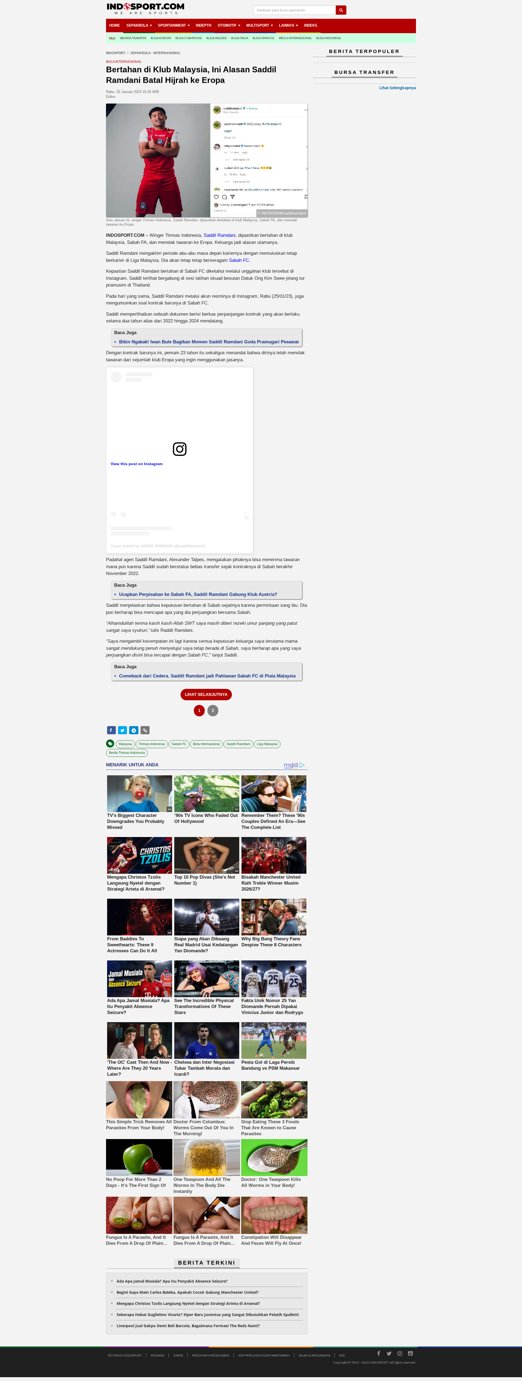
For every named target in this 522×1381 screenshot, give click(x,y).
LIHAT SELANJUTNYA (206, 694)
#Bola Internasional (295, 38)
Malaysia (125, 744)
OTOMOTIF (227, 25)
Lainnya (286, 25)
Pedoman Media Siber (210, 1355)
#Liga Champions (188, 38)
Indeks (310, 25)
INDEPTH (203, 25)
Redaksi (157, 1355)
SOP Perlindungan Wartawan (264, 1355)
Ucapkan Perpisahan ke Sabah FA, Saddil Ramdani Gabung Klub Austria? (198, 594)
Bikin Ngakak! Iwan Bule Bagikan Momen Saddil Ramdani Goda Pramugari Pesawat (209, 341)
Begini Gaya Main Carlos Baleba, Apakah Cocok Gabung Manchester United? (188, 1292)
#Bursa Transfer (133, 38)
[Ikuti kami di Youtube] (410, 1354)
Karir (178, 1355)
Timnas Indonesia (152, 744)
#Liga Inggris (216, 38)
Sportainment (172, 25)
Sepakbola (137, 25)
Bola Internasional (206, 744)
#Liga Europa (161, 38)
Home (114, 25)
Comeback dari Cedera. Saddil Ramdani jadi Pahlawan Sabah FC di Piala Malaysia (207, 676)
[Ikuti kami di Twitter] (389, 1354)
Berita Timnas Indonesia (127, 753)
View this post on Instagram (137, 464)
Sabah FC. (239, 260)
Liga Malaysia (267, 744)
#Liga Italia (239, 38)
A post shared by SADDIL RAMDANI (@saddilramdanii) (158, 546)
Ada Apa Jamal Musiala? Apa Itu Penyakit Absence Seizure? (172, 1281)
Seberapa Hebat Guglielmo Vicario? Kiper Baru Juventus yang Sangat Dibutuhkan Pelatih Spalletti (208, 1314)
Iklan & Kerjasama (314, 1355)
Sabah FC (179, 744)
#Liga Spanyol (264, 38)
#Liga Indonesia (328, 38)
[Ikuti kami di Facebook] (378, 1354)
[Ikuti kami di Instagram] (399, 1354)
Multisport (257, 25)
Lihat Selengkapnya (397, 87)
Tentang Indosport (124, 1355)
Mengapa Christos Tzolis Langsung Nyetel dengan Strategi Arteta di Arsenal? (188, 1303)
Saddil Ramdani (219, 235)
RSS (342, 1355)
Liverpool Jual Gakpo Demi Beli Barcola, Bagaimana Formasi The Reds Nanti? (188, 1325)
